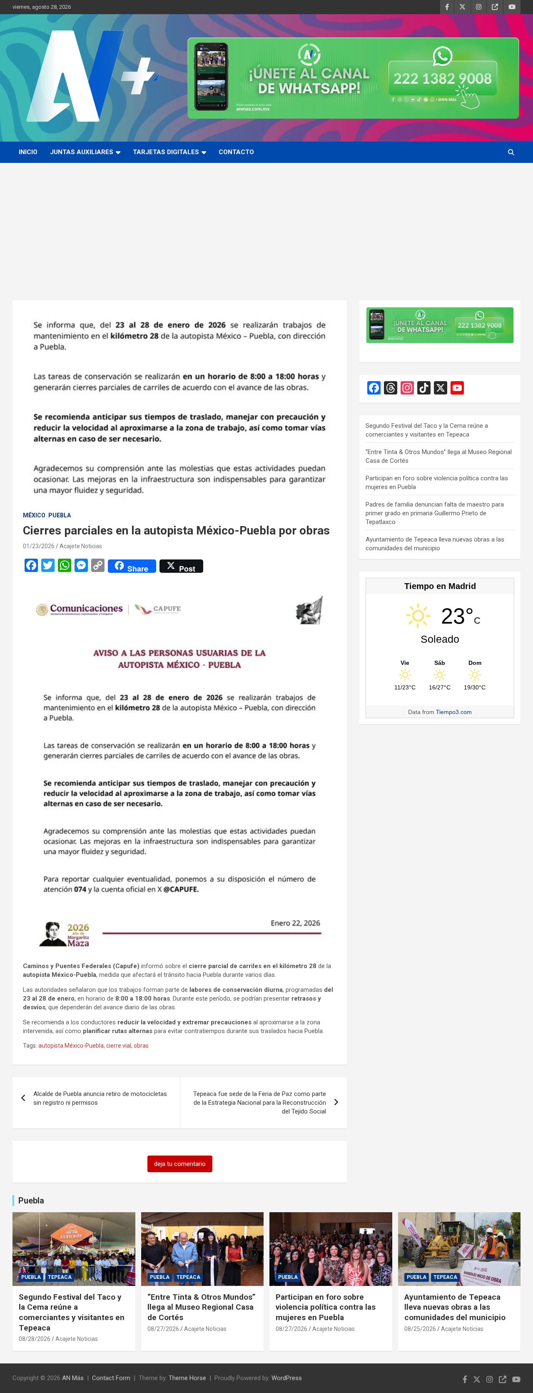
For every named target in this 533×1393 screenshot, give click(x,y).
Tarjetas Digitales (166, 152)
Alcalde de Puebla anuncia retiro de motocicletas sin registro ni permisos (100, 1098)
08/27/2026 (163, 1329)
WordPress (286, 1378)
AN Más (73, 1378)
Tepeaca (60, 1277)
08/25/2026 (420, 1329)
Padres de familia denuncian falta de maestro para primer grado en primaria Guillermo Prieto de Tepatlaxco (435, 513)
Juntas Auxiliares (81, 152)
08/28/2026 (34, 1339)
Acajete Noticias (81, 546)
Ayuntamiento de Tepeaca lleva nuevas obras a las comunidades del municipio (455, 1307)
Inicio (28, 152)
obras (141, 1045)
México (34, 515)
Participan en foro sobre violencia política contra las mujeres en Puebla (326, 1307)
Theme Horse (187, 1378)
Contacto (236, 152)
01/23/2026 (39, 546)
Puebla (59, 515)
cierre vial (118, 1045)
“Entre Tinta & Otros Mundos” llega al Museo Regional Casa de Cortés (201, 1307)
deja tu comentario (180, 1164)
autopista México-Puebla (71, 1045)
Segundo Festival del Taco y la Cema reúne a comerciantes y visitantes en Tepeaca (72, 1312)
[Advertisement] (266, 225)
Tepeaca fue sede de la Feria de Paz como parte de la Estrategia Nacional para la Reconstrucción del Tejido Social (259, 1102)
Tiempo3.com (454, 712)
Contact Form (111, 1378)
